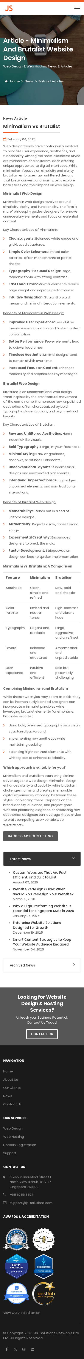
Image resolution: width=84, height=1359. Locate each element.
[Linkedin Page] (32, 1349)
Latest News (20, 859)
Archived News (22, 965)
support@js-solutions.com (31, 1202)
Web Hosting (13, 1136)
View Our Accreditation (21, 1312)
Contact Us (12, 1104)
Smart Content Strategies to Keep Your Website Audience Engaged (42, 942)
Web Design (13, 1128)
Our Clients (12, 1087)
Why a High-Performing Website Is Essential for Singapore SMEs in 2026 (43, 908)
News (29, 81)
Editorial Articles (51, 81)
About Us (10, 1079)
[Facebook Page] (6, 1349)
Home (14, 81)
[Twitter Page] (15, 1349)
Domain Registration (19, 1145)
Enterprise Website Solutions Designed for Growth (37, 925)
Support (9, 1153)
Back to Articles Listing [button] (30, 836)
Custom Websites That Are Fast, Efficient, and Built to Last (40, 875)
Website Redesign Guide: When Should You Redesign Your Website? (43, 891)
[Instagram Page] (23, 1349)
